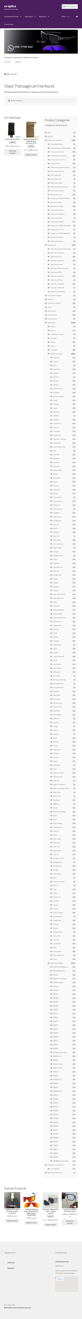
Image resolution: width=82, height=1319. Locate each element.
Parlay (55, 738)
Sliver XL (56, 831)
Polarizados (52, 311)
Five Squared (57, 521)
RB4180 (55, 1076)
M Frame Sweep (58, 687)
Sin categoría (54, 1169)
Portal (55, 761)
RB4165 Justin (58, 1064)
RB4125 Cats (57, 1056)
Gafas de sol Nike (56, 272)
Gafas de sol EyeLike (57, 261)
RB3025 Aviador (58, 982)
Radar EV (56, 781)
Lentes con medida (54, 303)
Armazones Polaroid (57, 214)
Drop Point (57, 478)
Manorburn (57, 695)
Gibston (55, 590)
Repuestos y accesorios (56, 1165)
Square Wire (57, 851)
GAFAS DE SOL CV (56, 257)
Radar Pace (56, 792)
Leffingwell (57, 672)
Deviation (56, 458)
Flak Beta (56, 532)
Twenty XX (56, 936)
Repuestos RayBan (56, 963)
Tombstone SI (58, 916)
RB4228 (55, 1099)
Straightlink (57, 866)
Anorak (50, 136)
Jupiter (55, 653)
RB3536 (55, 1029)
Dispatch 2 (56, 466)
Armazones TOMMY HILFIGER (60, 226)
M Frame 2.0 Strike (59, 680)
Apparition (56, 369)
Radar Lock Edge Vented (61, 788)
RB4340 (55, 1138)
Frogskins (56, 563)
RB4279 (55, 1114)
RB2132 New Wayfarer (60, 967)
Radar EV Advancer (59, 784)
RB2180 (55, 975)
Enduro (55, 493)
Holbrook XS (57, 625)
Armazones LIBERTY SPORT (60, 198)
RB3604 (55, 1037)
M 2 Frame (56, 676)
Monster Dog (57, 703)
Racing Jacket (58, 777)
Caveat (55, 408)
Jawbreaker (57, 645)
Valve (55, 948)
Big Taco (56, 381)
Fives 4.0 (56, 524)
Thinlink (56, 901)
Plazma (55, 757)
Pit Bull (55, 746)
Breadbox (56, 392)
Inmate (55, 637)
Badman (56, 373)
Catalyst (56, 404)
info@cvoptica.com (62, 1261)
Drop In (55, 474)
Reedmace (56, 800)
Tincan (55, 905)
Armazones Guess (56, 183)
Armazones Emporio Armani (60, 167)
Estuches (53, 338)
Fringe (55, 559)
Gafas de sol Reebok (57, 288)
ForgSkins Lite (58, 556)
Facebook (10, 1268)
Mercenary (56, 699)
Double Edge (57, 470)
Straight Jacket (58, 858)
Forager (55, 552)
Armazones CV (55, 163)
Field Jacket (57, 517)
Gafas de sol (29, 16)
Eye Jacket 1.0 (57, 501)
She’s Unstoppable (59, 812)
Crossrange (57, 443)
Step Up (55, 854)
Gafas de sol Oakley (57, 276)
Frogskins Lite (58, 567)
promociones (52, 319)
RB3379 (55, 994)
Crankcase (56, 431)
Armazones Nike (56, 202)
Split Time (56, 847)
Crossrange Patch (59, 447)
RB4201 (55, 1087)
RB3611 (55, 1041)
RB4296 (55, 1122)
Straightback (57, 862)
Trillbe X (56, 924)
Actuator (56, 358)
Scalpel (55, 808)
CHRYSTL (56, 416)
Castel (55, 400)
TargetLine (57, 897)
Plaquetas (53, 350)
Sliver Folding (57, 823)
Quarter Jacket (58, 773)
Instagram (11, 1262)
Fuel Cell (56, 571)
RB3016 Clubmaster (60, 979)
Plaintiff (56, 753)
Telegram (18, 62)
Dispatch (56, 462)
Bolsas (52, 327)
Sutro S (55, 885)
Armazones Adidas (56, 144)
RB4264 (55, 1111)
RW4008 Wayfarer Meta (61, 1161)
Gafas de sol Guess (56, 264)
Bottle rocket (57, 389)
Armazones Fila (55, 175)
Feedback (56, 513)
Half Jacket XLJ (58, 598)
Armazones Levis (56, 195)
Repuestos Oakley (56, 354)
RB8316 (55, 1149)
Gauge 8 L (56, 587)
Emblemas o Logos (57, 334)
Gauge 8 (55, 583)
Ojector (55, 730)
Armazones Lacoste (57, 191)
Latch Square (57, 668)
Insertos (51, 299)
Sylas (54, 889)
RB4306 (55, 1126)
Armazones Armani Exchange (60, 148)
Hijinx (55, 602)
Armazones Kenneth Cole (59, 187)
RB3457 (55, 1010)
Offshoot (56, 718)
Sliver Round (57, 827)
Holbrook (56, 606)
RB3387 (55, 1002)
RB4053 (55, 1048)
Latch (55, 660)
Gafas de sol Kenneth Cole (59, 268)
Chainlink (56, 412)
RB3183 (55, 986)
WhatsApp (7, 62)
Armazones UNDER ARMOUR (60, 233)
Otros (50, 307)
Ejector (55, 482)
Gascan (55, 579)
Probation (56, 765)
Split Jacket (57, 839)
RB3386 (55, 998)
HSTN (55, 633)
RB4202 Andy (57, 1091)
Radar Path (57, 796)
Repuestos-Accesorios (55, 1173)
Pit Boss (56, 742)
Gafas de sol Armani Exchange (60, 249)
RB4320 (55, 1134)
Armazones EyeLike (57, 171)
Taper (55, 893)
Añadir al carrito (31, 155)
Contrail (56, 427)
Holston (56, 629)
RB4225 (55, 1095)
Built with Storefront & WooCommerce (17, 1307)
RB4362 (55, 1142)
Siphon (55, 816)
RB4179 (55, 1072)
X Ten (55, 959)
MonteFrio (56, 711)
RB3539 (55, 1033)
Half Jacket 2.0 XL (59, 594)
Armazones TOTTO (57, 230)
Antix (55, 365)
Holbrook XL (57, 621)
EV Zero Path (57, 497)
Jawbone (56, 641)
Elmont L (56, 486)
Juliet (55, 649)
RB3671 (55, 1044)
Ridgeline (56, 804)
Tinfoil (55, 909)
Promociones (8, 24)
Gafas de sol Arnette (57, 253)
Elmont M (56, 490)
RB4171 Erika (57, 1068)
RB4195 (55, 1083)
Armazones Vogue (56, 241)
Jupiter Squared (58, 656)
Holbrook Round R (59, 618)
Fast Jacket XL (58, 509)
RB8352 (55, 1157)
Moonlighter (57, 715)
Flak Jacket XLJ (58, 544)
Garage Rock (57, 575)
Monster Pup (57, 707)
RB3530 (55, 1021)
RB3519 (55, 1013)
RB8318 (55, 1153)
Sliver (55, 819)
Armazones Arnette (57, 152)
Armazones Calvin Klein (58, 156)
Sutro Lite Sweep (58, 882)
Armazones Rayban (57, 222)
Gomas (52, 342)
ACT (49, 132)
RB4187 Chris (57, 1079)
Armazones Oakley (56, 206)
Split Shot (56, 843)
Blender (55, 385)
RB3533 (55, 1025)
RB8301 (55, 1145)
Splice (55, 835)
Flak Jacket (57, 540)
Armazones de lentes (11, 16)
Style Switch (57, 874)
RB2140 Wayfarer (59, 971)
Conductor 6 (57, 423)
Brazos (52, 330)
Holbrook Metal (58, 610)
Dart (54, 451)
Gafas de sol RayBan (57, 284)
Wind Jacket (57, 951)
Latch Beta (56, 664)
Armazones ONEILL (57, 210)
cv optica (10, 6)
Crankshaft (56, 435)
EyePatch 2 (56, 505)
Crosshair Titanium (59, 439)
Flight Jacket (57, 548)
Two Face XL (57, 944)
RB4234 (55, 1103)
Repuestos (42, 16)
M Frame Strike (58, 684)
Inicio (8, 74)
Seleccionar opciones (12, 152)
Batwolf (56, 377)
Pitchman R (57, 750)
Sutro (55, 878)
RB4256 (55, 1107)
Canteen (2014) (58, 396)
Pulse (55, 769)
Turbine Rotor (58, 932)
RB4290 (55, 1118)
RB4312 (55, 1130)
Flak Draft (56, 536)
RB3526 (55, 1017)
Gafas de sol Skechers (57, 292)
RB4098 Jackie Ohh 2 (60, 1052)
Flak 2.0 (55, 528)
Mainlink (56, 691)
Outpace (56, 734)
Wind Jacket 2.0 (58, 955)
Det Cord (56, 455)
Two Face (56, 940)
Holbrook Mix (57, 614)
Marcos (52, 346)
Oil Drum (56, 722)
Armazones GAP (55, 179)
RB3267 (55, 990)
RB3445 (55, 1006)
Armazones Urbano (57, 237)
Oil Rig (55, 726)
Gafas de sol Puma (56, 280)
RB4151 (55, 1060)
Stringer (56, 870)
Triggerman (57, 920)
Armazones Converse (57, 160)
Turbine (55, 928)
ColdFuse (56, 420)
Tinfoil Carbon (58, 913)
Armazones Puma (56, 218)
